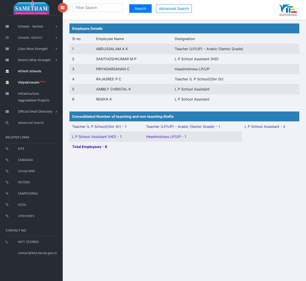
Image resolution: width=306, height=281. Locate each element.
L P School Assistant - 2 (265, 126)
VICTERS (24, 182)
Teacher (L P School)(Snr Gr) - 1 (99, 126)
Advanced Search (31, 122)
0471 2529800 (28, 242)
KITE (21, 148)
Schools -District (30, 37)
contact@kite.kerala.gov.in (37, 253)
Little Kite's (26, 216)
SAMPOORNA (28, 193)
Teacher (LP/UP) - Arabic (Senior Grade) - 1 (183, 126)
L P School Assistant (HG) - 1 (96, 136)
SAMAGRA (25, 160)
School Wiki (26, 171)
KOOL (22, 204)
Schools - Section (30, 26)
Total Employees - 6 (89, 146)
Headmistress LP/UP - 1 (166, 136)
